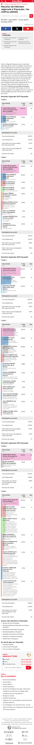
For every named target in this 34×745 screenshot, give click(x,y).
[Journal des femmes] (9, 732)
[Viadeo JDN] (25, 739)
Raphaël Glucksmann (9, 698)
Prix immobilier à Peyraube (11, 649)
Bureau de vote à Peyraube (11, 623)
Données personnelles (7, 722)
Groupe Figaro (14, 724)
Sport (5, 662)
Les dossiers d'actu (9, 664)
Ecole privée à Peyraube (10, 647)
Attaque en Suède (8, 696)
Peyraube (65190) (8, 644)
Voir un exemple (26, 659)
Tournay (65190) (23, 19)
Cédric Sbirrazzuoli (8, 686)
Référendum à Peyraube (10, 639)
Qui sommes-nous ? (7, 719)
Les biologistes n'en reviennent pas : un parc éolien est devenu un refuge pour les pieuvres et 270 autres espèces (18, 707)
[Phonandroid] (25, 743)
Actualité (6, 659)
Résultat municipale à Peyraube (12, 636)
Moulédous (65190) (6, 22)
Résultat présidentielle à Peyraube (13, 629)
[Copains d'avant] (9, 739)
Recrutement (25, 720)
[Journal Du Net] (9, 736)
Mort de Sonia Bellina (9, 680)
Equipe (15, 719)
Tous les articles (14, 720)
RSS (20, 720)
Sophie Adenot (7, 684)
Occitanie (25, 4)
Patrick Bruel (7, 682)
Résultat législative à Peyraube (12, 632)
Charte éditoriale (22, 719)
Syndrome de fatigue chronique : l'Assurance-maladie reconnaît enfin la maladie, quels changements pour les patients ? (17, 691)
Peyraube (21, 41)
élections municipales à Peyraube (18, 86)
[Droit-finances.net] (25, 736)
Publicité (29, 719)
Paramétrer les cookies (20, 722)
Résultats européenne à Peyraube (13, 634)
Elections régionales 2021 (12, 4)
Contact (7, 720)
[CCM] (25, 732)
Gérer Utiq (29, 722)
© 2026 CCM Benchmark (25, 724)
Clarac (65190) (12, 19)
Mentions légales (6, 724)
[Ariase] (9, 743)
